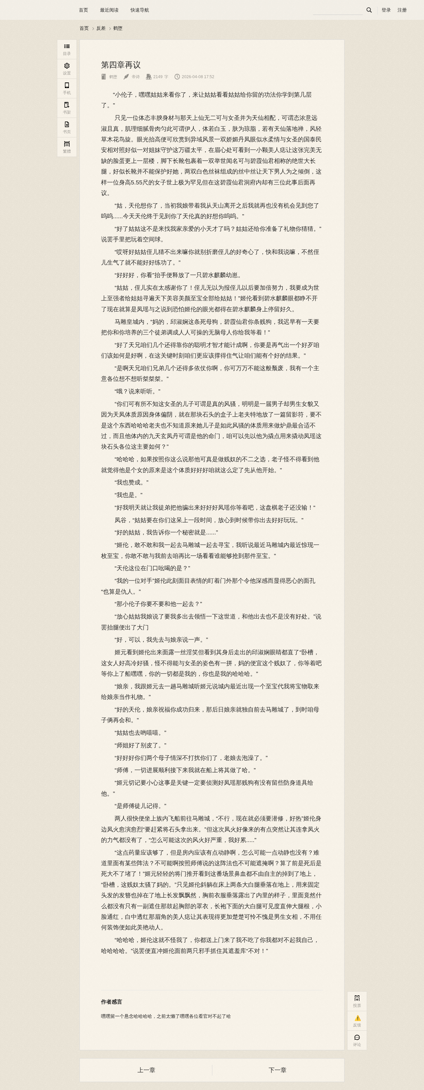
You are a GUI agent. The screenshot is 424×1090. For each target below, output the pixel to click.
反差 (101, 28)
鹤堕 (118, 28)
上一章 (146, 1070)
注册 (402, 10)
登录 (386, 10)
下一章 (278, 1070)
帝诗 (132, 76)
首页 (83, 10)
